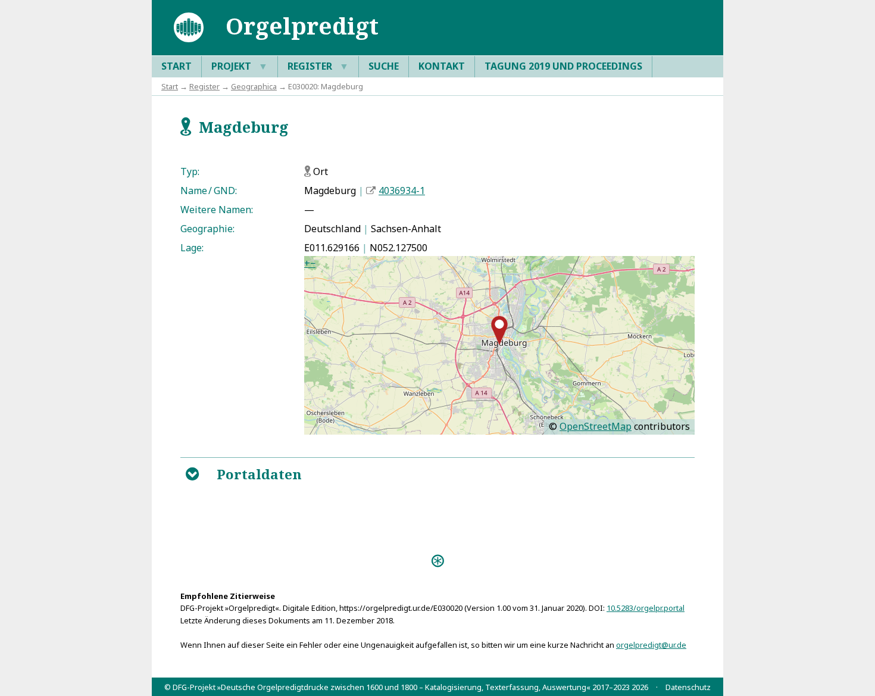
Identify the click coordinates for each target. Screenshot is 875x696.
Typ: (189, 171)
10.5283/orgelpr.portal (646, 608)
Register (318, 66)
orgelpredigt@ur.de (651, 644)
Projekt (239, 66)
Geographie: (207, 228)
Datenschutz (688, 687)
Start (176, 66)
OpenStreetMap (596, 426)
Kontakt (441, 66)
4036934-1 (402, 190)
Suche (383, 66)
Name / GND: (208, 190)
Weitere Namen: (216, 209)
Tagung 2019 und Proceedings (563, 66)
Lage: (192, 247)
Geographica (254, 86)
